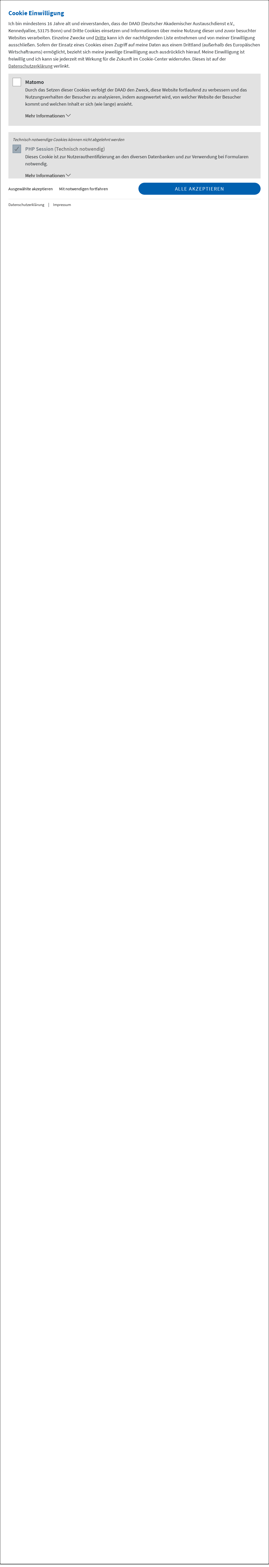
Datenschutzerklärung (30, 66)
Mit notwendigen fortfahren (83, 188)
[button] (139, 116)
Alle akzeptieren (199, 188)
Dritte (100, 38)
